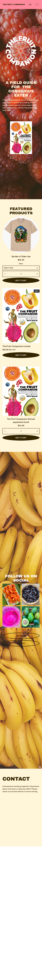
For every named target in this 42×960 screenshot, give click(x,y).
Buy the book (21, 166)
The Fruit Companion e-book (16, 346)
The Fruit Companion (13, 4)
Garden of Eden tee (21, 256)
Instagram (21, 636)
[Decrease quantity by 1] (5, 274)
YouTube (21, 643)
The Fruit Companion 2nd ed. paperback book (21, 420)
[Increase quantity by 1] (37, 274)
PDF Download (21, 184)
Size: (21, 263)
